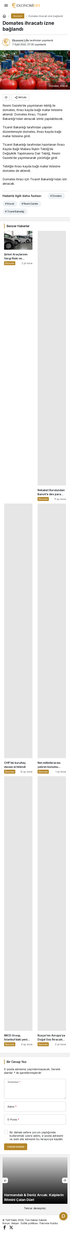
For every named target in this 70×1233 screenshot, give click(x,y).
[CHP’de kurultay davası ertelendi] (18, 639)
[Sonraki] (64, 1180)
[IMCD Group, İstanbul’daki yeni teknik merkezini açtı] (18, 911)
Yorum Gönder (15, 1147)
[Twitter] (11, 1227)
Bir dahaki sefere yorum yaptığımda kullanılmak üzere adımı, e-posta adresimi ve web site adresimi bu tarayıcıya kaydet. (36, 1136)
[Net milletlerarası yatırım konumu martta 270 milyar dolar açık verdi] (52, 639)
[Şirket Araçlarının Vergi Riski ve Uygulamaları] (18, 366)
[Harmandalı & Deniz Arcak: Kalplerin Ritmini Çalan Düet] (35, 1180)
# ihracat (9, 203)
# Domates (56, 195)
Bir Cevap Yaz (16, 1062)
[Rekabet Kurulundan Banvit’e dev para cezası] (52, 366)
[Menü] (6, 5)
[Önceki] (5, 1180)
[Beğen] (6, 97)
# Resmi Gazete (30, 203)
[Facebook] (5, 1227)
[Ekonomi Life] (26, 5)
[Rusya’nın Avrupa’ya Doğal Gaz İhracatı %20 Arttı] (52, 911)
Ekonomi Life (20, 40)
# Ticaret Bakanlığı (14, 211)
